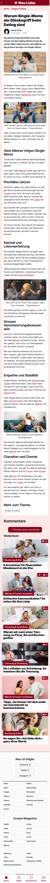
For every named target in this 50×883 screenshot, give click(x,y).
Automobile (8, 841)
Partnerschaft (16, 401)
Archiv (6, 809)
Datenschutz (9, 861)
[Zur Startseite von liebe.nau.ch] (25, 2)
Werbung (7, 853)
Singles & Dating (19, 9)
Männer (22, 170)
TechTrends (31, 841)
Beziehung (26, 95)
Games (6, 800)
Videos (6, 796)
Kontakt (30, 857)
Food (28, 833)
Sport (6, 788)
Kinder (20, 390)
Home (6, 9)
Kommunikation (26, 275)
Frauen (24, 88)
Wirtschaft (30, 792)
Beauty (6, 845)
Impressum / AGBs (34, 861)
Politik (28, 783)
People (6, 792)
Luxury (29, 828)
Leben (37, 199)
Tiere (6, 837)
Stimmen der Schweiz (35, 800)
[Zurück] (1, 3)
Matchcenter (31, 788)
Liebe (6, 828)
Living (28, 824)
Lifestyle (7, 805)
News (6, 783)
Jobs (6, 857)
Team (29, 853)
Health (6, 824)
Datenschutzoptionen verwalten (14, 865)
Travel (28, 837)
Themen (29, 805)
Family (6, 833)
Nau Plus (29, 796)
